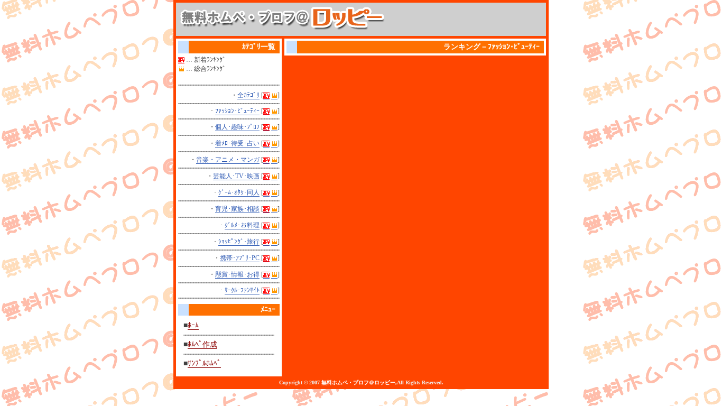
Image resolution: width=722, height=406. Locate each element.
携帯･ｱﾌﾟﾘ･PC (240, 258)
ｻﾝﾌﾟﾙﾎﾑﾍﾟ (204, 363)
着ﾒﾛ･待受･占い (237, 143)
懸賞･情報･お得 (237, 274)
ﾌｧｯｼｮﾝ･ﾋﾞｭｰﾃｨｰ (237, 111)
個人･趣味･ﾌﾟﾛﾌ (237, 127)
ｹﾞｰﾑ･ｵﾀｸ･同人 (239, 192)
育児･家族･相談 (237, 209)
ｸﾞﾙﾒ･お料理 (242, 225)
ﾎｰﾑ (193, 325)
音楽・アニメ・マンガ (228, 159)
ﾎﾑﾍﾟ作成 (202, 344)
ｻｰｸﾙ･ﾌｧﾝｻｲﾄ (242, 290)
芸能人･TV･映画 (236, 176)
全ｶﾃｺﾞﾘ (248, 95)
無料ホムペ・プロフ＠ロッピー (358, 382)
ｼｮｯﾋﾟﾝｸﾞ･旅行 (239, 241)
